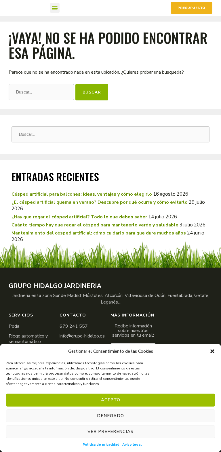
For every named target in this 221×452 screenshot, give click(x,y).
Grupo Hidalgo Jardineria (55, 286)
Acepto (110, 400)
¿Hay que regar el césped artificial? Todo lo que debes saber (79, 217)
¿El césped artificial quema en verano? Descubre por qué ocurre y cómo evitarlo (100, 202)
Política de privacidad (101, 444)
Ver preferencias (110, 431)
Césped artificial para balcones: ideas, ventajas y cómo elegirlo (82, 194)
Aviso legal (132, 444)
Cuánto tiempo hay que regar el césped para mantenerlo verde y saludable (95, 225)
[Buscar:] (42, 92)
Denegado (110, 416)
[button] (212, 351)
